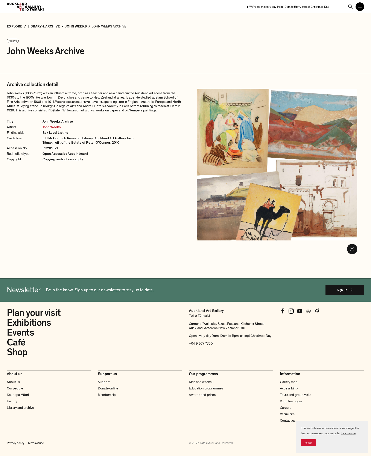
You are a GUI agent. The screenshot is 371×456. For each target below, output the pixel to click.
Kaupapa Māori (18, 394)
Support (104, 382)
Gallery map (289, 382)
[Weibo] (316, 311)
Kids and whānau (201, 382)
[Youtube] (299, 311)
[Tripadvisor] (308, 311)
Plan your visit (34, 313)
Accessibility (289, 388)
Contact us (288, 420)
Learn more (348, 433)
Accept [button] (308, 442)
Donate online (108, 388)
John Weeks (52, 127)
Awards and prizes (202, 394)
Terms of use (36, 443)
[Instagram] (291, 311)
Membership (107, 394)
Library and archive (20, 407)
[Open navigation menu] (360, 6)
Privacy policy (15, 443)
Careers (285, 407)
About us (13, 382)
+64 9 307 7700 (201, 343)
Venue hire (287, 414)
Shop (17, 352)
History (12, 401)
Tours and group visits (295, 394)
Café (16, 342)
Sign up (342, 290)
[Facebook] (282, 311)
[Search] (350, 6)
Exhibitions (29, 322)
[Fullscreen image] (352, 249)
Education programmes (206, 388)
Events (20, 332)
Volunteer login (291, 401)
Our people (15, 388)
